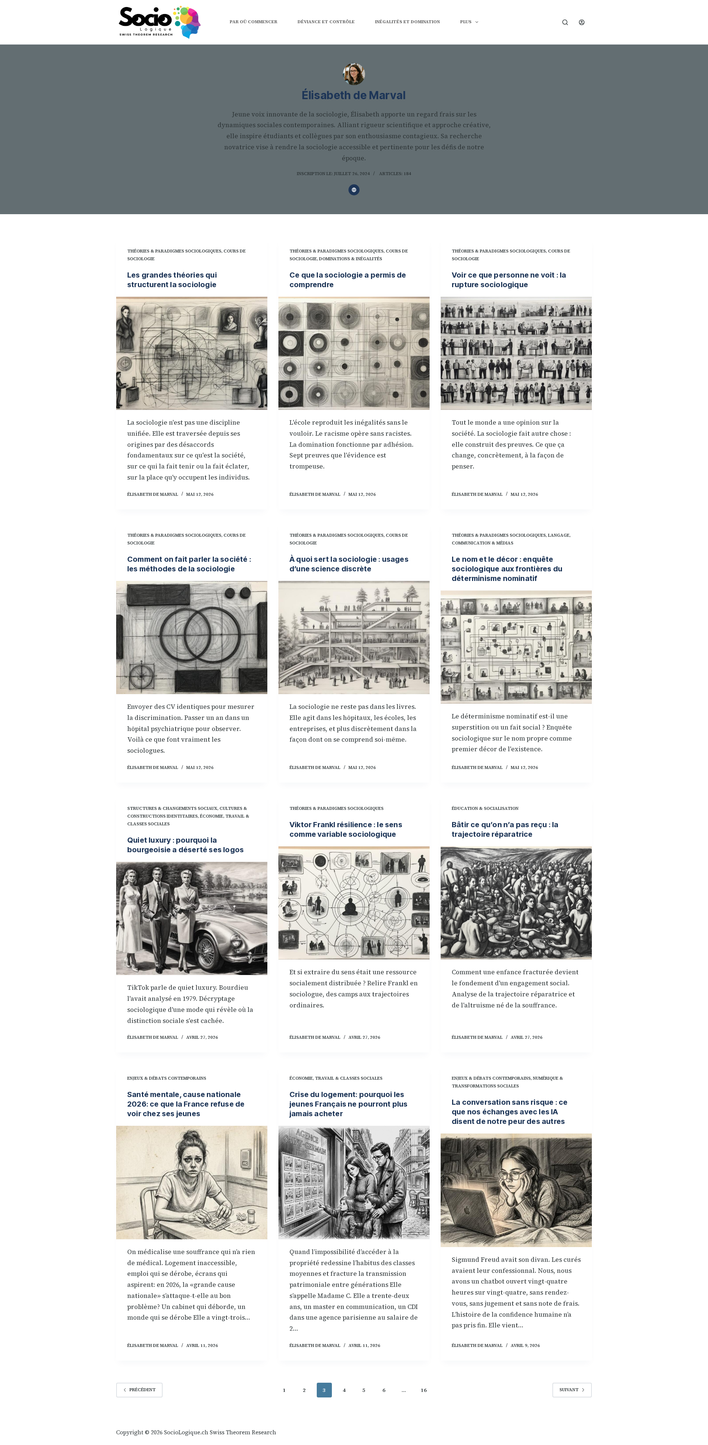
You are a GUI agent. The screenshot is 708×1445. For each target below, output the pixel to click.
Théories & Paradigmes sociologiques (174, 251)
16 (424, 1390)
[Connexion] (581, 22)
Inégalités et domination (407, 22)
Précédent (142, 1390)
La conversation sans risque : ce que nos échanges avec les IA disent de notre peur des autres (510, 1112)
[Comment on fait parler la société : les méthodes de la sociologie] (191, 637)
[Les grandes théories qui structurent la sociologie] (191, 353)
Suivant (569, 1390)
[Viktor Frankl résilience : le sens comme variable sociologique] (354, 903)
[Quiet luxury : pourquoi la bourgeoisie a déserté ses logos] (191, 918)
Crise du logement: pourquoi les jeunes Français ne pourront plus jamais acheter (348, 1104)
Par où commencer (253, 22)
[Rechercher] (565, 22)
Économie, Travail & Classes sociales (335, 1078)
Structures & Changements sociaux (172, 808)
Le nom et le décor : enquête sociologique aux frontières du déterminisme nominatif (507, 569)
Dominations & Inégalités (350, 259)
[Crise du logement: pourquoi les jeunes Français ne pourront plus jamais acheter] (354, 1182)
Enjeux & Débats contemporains (166, 1078)
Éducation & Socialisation (485, 808)
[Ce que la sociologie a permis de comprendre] (354, 353)
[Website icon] (354, 189)
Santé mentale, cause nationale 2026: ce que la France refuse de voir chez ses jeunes (185, 1104)
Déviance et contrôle (326, 22)
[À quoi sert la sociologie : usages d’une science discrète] (354, 637)
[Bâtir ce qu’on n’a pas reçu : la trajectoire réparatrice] (516, 903)
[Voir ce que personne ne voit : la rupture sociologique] (516, 353)
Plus (466, 22)
